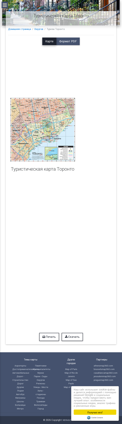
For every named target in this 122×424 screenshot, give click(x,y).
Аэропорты (20, 365)
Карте (49, 41)
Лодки (20, 390)
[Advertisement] (61, 67)
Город (41, 408)
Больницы (20, 405)
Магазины (20, 397)
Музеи (40, 373)
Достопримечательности (25, 369)
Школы (20, 401)
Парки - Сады (40, 376)
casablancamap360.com (105, 373)
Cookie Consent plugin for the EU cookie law (95, 417)
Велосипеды (40, 405)
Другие (20, 387)
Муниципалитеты (41, 369)
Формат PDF (68, 41)
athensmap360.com (103, 365)
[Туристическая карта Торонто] (42, 129)
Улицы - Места (40, 387)
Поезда (40, 397)
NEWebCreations (71, 420)
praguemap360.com (103, 380)
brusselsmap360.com (104, 369)
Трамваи (40, 401)
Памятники (40, 365)
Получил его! (95, 412)
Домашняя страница (19, 29)
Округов (38, 29)
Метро (20, 408)
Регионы (40, 383)
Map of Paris (71, 369)
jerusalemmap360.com (105, 376)
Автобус (20, 394)
